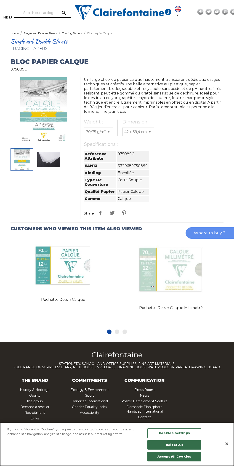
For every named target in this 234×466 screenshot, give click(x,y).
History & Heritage (35, 390)
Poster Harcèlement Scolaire (144, 401)
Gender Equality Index (89, 407)
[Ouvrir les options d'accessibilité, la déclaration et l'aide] (168, 12)
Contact (144, 417)
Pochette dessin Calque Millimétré (171, 308)
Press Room (144, 390)
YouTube (217, 12)
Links (35, 418)
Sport (89, 395)
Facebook (200, 12)
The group (35, 401)
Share (100, 212)
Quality (34, 395)
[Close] (227, 444)
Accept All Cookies (174, 456)
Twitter (208, 12)
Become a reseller (34, 407)
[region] (117, 444)
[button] (109, 331)
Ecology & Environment (90, 390)
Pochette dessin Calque (63, 299)
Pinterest (225, 12)
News (144, 395)
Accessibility (89, 413)
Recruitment (34, 413)
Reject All (174, 445)
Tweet (112, 212)
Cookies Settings (174, 433)
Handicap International (90, 401)
